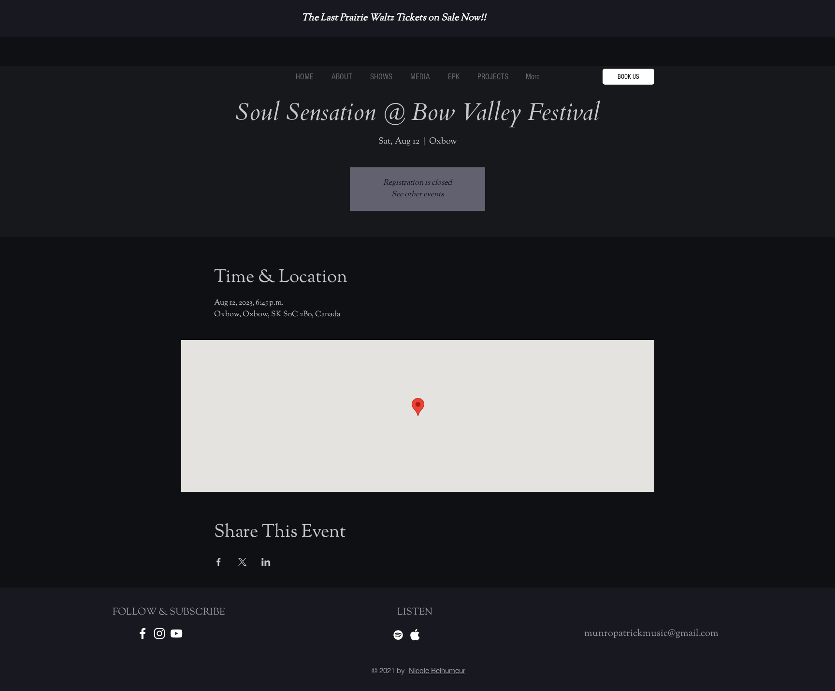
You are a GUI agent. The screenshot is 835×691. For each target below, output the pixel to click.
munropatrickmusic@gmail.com (651, 634)
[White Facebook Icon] (142, 633)
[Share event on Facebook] (218, 562)
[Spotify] (398, 635)
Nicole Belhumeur (437, 670)
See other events (417, 194)
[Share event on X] (242, 562)
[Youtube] (176, 633)
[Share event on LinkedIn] (266, 562)
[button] (492, 77)
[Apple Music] (415, 635)
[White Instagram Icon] (159, 633)
